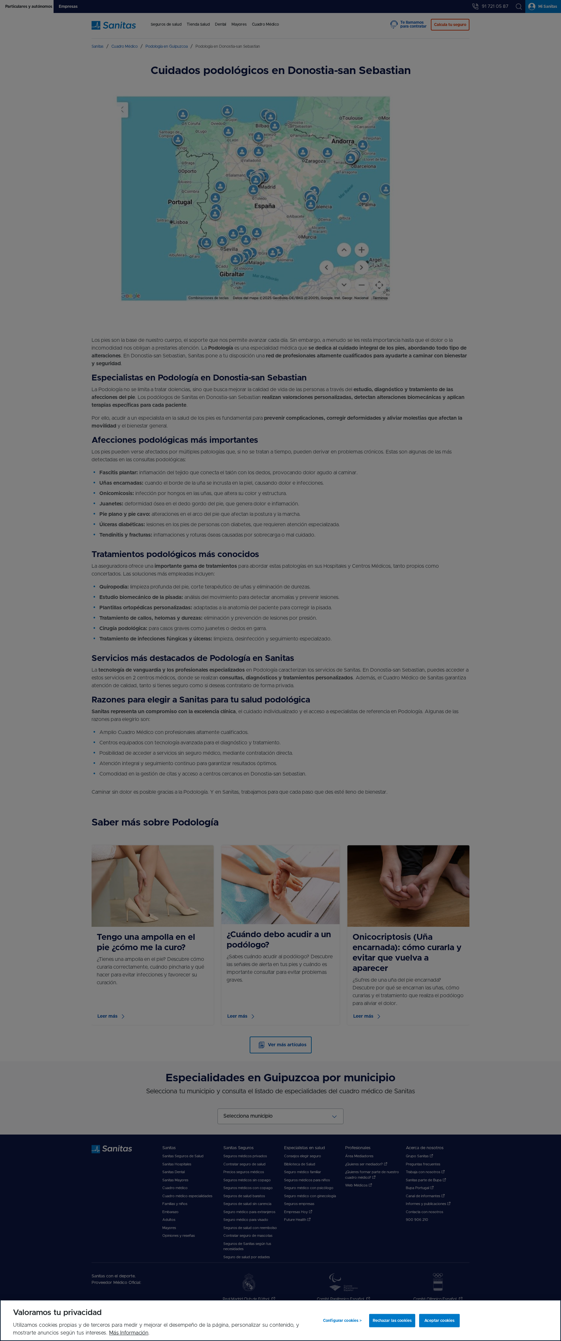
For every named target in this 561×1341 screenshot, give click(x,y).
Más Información (128, 1332)
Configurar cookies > (342, 1320)
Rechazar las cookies (392, 1320)
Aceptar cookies (439, 1320)
